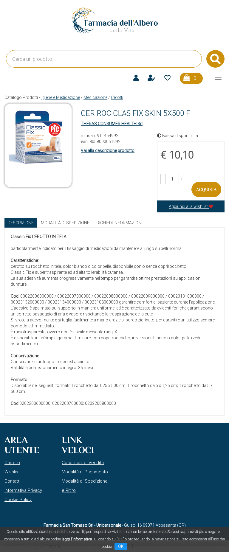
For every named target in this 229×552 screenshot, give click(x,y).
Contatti (12, 481)
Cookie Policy (18, 499)
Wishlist (12, 472)
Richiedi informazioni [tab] (119, 222)
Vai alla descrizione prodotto (107, 150)
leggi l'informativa (77, 539)
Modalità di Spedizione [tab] (65, 222)
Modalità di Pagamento (85, 472)
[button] (163, 179)
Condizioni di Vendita (83, 462)
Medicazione (95, 97)
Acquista (206, 189)
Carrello (12, 462)
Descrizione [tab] (21, 222)
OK (121, 546)
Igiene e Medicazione (60, 97)
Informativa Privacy (23, 490)
